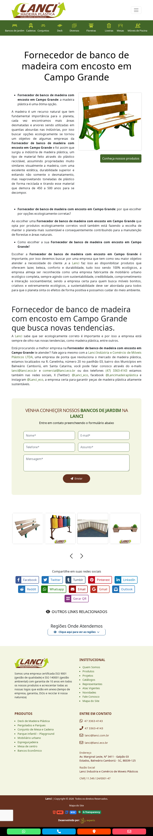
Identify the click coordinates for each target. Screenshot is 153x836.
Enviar (78, 478)
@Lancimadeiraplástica (122, 375)
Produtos (88, 671)
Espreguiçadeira (28, 742)
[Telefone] (59, 831)
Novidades (89, 692)
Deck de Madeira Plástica (34, 721)
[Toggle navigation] (136, 10)
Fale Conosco (90, 696)
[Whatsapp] (23, 831)
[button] (71, 556)
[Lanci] (32, 664)
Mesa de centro (27, 746)
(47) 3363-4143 (116, 370)
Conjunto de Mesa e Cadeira (36, 729)
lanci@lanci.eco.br (24, 370)
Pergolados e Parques (32, 725)
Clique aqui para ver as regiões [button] (77, 632)
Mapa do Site (90, 701)
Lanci (75, 263)
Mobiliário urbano (29, 738)
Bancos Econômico (30, 750)
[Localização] (94, 831)
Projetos (87, 675)
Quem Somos (91, 667)
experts (90, 820)
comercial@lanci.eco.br (59, 370)
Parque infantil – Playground (36, 733)
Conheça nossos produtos (120, 158)
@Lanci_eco (80, 375)
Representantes (92, 684)
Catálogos (88, 679)
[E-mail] (129, 831)
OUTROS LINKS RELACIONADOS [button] (79, 611)
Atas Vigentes (91, 688)
